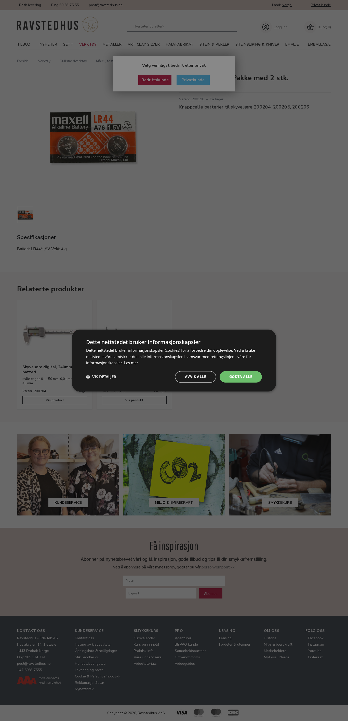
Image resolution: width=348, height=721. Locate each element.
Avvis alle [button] (195, 376)
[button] (101, 377)
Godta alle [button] (240, 376)
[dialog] (174, 360)
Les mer (131, 362)
